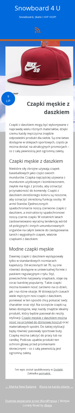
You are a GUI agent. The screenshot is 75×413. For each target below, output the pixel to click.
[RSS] (37, 30)
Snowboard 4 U (37, 8)
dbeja (48, 405)
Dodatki (58, 369)
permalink (45, 373)
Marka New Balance (20, 387)
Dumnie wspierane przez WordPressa (31, 401)
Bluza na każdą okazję (56, 387)
